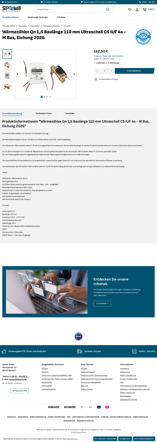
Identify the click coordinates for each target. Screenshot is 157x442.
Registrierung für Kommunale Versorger (96, 379)
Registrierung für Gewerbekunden (94, 375)
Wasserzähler (47, 382)
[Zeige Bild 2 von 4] (44, 97)
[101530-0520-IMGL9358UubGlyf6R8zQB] (46, 74)
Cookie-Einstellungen (128, 379)
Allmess (45, 369)
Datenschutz (125, 372)
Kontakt (84, 369)
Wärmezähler (47, 386)
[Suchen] (108, 9)
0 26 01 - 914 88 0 (18, 376)
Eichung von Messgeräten (91, 382)
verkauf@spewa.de (18, 379)
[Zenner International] (143, 37)
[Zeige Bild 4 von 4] (50, 97)
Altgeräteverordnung (128, 400)
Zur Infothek (101, 303)
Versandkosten (73, 430)
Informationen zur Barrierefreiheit (133, 386)
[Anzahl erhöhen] (111, 71)
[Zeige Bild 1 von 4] (42, 97)
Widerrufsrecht (87, 389)
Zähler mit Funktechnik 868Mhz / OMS (57, 375)
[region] (39, 74)
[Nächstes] (74, 74)
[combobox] (69, 9)
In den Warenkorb (134, 71)
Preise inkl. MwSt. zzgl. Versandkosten (108, 56)
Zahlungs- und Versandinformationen (135, 389)
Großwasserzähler (49, 389)
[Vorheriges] (17, 74)
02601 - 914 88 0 (148, 2)
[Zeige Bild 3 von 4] (47, 97)
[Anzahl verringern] (97, 71)
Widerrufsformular (127, 393)
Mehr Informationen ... (70, 439)
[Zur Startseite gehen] (11, 9)
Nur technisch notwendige (105, 439)
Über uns (84, 386)
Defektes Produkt (87, 372)
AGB (121, 382)
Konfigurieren (125, 439)
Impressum (124, 369)
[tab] (12, 113)
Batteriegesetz (125, 396)
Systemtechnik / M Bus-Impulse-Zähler (57, 379)
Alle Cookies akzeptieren (144, 439)
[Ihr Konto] (137, 9)
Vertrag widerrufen (19, 391)
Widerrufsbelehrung (128, 375)
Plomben (45, 372)
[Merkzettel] (129, 9)
